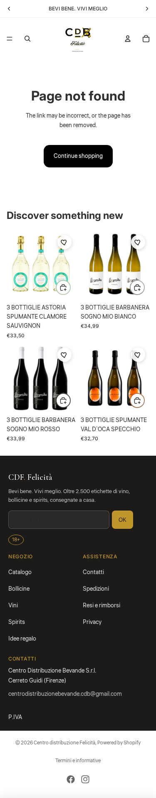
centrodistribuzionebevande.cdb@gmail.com (65, 694)
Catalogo (20, 572)
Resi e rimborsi (101, 606)
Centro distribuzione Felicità (64, 742)
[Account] (128, 38)
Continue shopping (78, 156)
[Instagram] (85, 779)
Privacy (92, 622)
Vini (13, 606)
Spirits (16, 622)
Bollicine (19, 589)
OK (122, 520)
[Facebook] (71, 779)
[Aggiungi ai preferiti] (64, 242)
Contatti (93, 572)
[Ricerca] (27, 38)
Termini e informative (78, 760)
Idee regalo (22, 639)
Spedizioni (96, 589)
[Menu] (9, 38)
